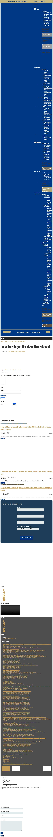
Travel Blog (46, 17)
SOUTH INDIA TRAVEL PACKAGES (47, 206)
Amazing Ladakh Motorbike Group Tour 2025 (13, 683)
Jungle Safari (47, 153)
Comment (3, 385)
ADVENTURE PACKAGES (46, 287)
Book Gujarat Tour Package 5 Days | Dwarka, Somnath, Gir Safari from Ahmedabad (21, 722)
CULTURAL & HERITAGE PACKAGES (46, 297)
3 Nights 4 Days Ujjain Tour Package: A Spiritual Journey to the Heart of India (20, 657)
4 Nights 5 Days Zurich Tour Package (11, 670)
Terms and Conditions (8, 755)
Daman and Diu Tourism (47, 132)
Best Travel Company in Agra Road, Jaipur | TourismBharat (16, 693)
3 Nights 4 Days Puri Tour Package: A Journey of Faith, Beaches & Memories (20, 654)
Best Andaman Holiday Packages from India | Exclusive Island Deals (18, 684)
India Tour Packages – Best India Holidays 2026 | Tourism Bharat (17, 734)
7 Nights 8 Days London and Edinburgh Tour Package (15, 677)
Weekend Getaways (48, 19)
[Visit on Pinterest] (4, 598)
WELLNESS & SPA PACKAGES (47, 301)
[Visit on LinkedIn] (4, 596)
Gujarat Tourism (47, 108)
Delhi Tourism (47, 83)
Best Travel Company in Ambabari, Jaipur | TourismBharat (16, 697)
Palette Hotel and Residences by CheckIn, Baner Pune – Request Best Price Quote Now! (22, 741)
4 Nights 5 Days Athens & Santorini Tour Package (14, 658)
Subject (2, 815)
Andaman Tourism (47, 124)
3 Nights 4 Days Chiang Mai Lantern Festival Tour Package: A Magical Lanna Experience (22, 647)
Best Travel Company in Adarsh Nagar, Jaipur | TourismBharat (16, 692)
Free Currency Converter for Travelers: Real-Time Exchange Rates (17, 730)
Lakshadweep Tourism (46, 126)
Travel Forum (27, 332)
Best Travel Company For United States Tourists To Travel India (17, 691)
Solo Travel (46, 23)
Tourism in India (37, 67)
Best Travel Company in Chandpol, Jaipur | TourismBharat (16, 709)
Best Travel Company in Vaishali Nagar (11, 715)
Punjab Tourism (47, 81)
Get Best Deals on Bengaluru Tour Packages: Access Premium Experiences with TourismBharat (24, 731)
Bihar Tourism (47, 119)
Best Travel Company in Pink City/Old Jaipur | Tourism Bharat (16, 713)
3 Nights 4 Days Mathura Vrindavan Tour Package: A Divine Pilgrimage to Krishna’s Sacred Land (24, 650)
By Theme (44, 243)
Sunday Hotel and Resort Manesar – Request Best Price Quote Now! (18, 751)
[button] (35, 4)
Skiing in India (47, 146)
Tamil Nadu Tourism (46, 90)
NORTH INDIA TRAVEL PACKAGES (47, 196)
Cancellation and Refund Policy (10, 723)
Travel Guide (36, 9)
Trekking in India (47, 145)
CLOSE (2, 835)
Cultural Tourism (47, 177)
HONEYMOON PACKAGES (46, 245)
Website (2, 393)
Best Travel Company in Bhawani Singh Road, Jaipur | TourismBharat (18, 707)
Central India (44, 136)
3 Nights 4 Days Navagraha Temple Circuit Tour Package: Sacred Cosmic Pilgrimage (21, 651)
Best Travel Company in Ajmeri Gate (11, 696)
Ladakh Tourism (47, 122)
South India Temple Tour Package (49, 210)
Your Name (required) (5, 807)
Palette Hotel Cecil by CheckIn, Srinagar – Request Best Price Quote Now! (19, 743)
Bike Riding (46, 148)
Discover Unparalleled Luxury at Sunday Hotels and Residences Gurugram (19, 729)
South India (44, 85)
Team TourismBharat (12, 351)
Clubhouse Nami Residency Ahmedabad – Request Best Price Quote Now (19, 726)
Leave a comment (21, 351)
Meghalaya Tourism (48, 100)
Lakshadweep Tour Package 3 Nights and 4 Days (49, 216)
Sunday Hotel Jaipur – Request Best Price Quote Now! (15, 752)
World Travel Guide (48, 14)
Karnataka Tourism (48, 88)
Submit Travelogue (20, 332)
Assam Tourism (47, 99)
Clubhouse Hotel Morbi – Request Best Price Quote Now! (16, 725)
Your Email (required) (5, 811)
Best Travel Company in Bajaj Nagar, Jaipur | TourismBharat (16, 701)
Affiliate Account (7, 679)
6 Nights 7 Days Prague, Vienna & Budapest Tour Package (16, 675)
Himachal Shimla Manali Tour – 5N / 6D (49, 201)
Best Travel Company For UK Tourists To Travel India (15, 689)
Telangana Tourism (48, 96)
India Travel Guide (47, 12)
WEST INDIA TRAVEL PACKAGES (48, 240)
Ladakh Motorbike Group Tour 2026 (49, 292)
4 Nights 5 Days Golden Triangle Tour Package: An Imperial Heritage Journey (20, 663)
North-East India (45, 97)
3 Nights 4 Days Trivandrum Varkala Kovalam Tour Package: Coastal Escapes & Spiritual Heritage (24, 656)
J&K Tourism (46, 77)
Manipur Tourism (47, 103)
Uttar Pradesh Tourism (47, 79)
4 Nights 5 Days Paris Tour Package (11, 666)
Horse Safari (46, 154)
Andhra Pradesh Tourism (47, 93)
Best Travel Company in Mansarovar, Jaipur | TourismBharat (16, 712)
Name (2, 387)
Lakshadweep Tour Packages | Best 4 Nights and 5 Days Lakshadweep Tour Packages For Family (24, 738)
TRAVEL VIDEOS (48, 331)
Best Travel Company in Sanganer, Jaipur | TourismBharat (15, 714)
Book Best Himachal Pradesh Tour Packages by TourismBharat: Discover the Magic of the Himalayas (25, 718)
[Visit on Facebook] (3, 590)
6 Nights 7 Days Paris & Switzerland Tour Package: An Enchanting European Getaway (22, 673)
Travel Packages (37, 193)
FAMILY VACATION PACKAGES (47, 254)
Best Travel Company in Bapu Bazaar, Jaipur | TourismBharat (16, 703)
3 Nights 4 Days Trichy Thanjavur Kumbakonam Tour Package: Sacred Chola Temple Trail (23, 655)
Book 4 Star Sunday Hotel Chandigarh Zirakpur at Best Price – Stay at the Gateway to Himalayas (24, 717)
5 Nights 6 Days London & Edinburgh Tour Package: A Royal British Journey (19, 672)
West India (44, 106)
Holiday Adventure (37, 142)
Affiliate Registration (7, 681)
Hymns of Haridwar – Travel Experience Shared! (14, 341)
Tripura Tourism (47, 105)
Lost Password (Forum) (8, 740)
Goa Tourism (46, 113)
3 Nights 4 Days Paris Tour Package (11, 652)
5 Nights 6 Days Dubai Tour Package (11, 671)
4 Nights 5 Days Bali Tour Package (10, 661)
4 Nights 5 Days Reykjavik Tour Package (12, 667)
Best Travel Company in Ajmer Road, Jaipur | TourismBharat (16, 694)
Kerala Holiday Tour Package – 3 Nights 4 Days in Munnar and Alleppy (18, 735)
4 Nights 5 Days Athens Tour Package (11, 660)
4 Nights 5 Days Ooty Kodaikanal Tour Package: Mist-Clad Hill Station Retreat (20, 665)
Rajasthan (3, 477)
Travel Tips (46, 16)
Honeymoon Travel (47, 20)
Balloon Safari (47, 157)
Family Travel (46, 25)
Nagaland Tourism (47, 102)
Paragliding (46, 159)
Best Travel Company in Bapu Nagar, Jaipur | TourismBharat (16, 704)
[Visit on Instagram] (4, 594)
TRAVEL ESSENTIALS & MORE (6, 331)
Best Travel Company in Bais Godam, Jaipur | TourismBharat (16, 699)
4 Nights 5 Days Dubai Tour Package (11, 662)
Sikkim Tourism (47, 117)
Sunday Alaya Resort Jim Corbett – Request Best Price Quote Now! (18, 750)
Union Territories (45, 121)
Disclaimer (5, 782)
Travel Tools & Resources (36, 332)
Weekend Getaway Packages (45, 304)
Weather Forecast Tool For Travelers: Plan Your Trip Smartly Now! (17, 764)
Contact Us (5, 779)
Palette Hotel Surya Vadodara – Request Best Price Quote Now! (17, 744)
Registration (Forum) (7, 747)
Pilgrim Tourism (47, 174)
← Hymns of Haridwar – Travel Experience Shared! (11, 370)
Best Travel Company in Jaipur (10, 710)
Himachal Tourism (48, 75)
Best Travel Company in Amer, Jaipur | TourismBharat (15, 698)
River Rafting (47, 151)
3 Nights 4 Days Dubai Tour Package (11, 649)
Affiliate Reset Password (8, 682)
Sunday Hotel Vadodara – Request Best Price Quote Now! (16, 754)
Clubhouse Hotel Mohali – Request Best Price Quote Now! (16, 724)
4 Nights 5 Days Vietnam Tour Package (11, 668)
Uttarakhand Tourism (46, 71)
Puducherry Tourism (46, 129)
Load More (2, 398)
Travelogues (46, 22)
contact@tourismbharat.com (9, 638)
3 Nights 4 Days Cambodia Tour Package (12, 646)
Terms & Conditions (7, 780)
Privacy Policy (6, 781)
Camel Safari (46, 156)
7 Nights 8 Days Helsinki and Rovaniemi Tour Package (15, 676)
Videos (4, 762)
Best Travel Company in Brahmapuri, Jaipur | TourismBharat (16, 708)
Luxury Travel (46, 179)
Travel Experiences (37, 171)
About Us (5, 777)
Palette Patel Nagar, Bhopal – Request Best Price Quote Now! (16, 745)
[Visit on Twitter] (4, 592)
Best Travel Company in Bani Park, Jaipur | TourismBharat (16, 702)
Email (2, 390)
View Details (3, 438)
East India (44, 116)
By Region (44, 194)
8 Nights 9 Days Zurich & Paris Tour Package (13, 678)
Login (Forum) (6, 739)
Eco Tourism (46, 176)
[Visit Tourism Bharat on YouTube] (4, 600)
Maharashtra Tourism (46, 110)
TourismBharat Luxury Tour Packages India (12, 757)
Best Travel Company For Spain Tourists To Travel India (15, 688)
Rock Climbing (47, 150)
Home (35, 8)
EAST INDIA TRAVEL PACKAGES (48, 237)
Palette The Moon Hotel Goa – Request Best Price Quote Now (17, 746)
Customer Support (7, 728)
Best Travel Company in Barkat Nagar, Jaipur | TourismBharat (16, 705)
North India (44, 69)
